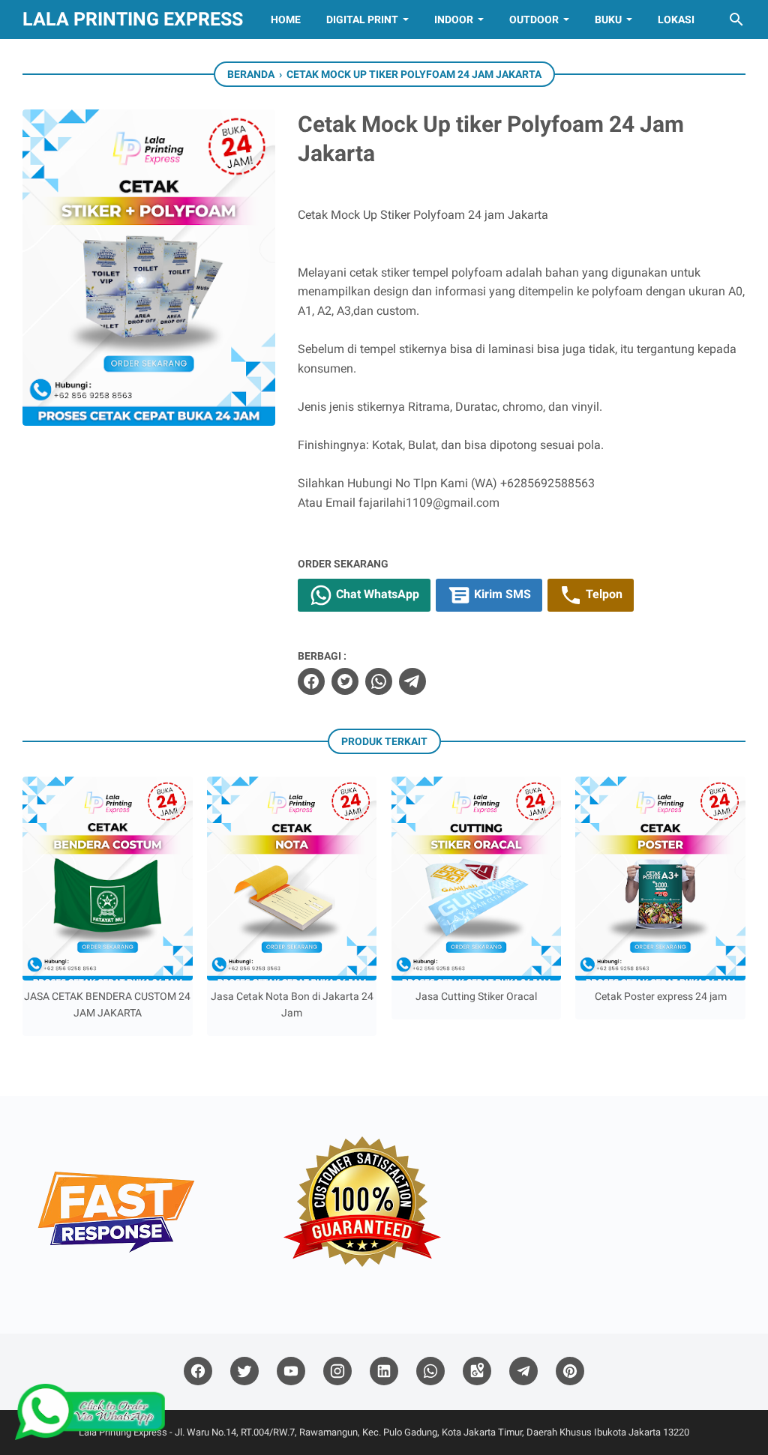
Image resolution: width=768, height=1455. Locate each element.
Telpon (602, 594)
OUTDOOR (534, 19)
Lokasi (676, 19)
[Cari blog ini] (737, 19)
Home (286, 19)
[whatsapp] (378, 681)
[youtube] (291, 1371)
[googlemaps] (477, 1371)
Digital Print (362, 19)
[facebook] (311, 681)
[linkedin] (384, 1371)
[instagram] (337, 1371)
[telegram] (412, 681)
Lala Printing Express (132, 19)
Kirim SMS (501, 594)
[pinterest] (570, 1371)
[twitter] (345, 681)
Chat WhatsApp (376, 594)
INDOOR (453, 19)
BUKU (608, 19)
